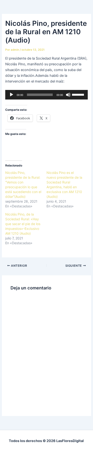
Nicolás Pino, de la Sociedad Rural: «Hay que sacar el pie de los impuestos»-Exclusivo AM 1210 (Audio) (22, 223)
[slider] (78, 94)
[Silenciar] (68, 94)
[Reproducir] (11, 94)
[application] (46, 95)
